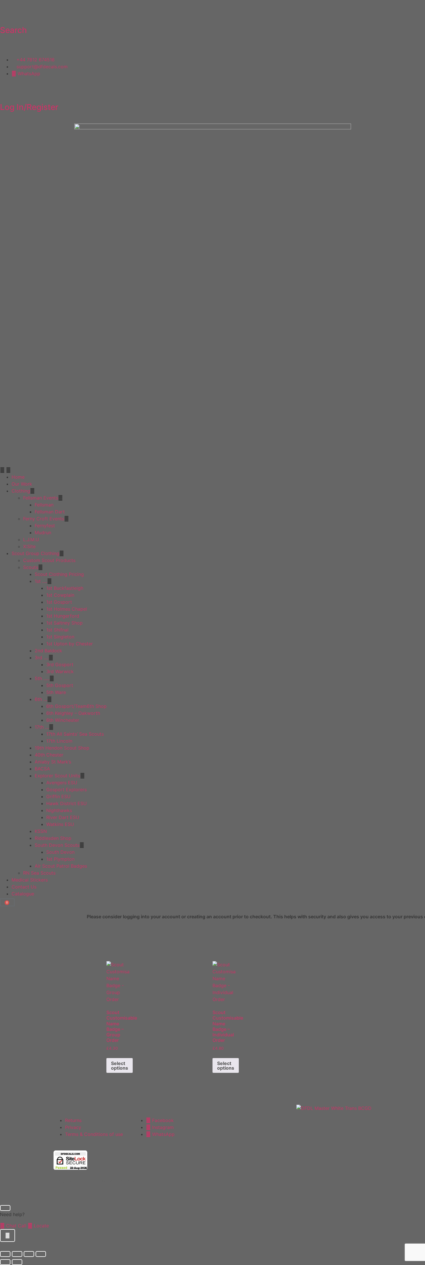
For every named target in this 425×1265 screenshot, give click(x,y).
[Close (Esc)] (41, 1254)
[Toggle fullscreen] (17, 1254)
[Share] (29, 1254)
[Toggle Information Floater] (7, 1235)
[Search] (7, 14)
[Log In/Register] (7, 91)
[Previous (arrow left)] (5, 1262)
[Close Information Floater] (5, 1208)
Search (13, 30)
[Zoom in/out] (5, 1254)
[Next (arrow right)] (17, 1262)
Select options (119, 1065)
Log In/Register (29, 107)
